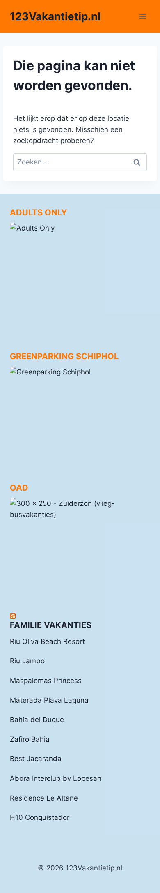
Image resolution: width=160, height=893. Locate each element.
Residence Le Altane (44, 798)
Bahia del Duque (37, 719)
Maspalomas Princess (46, 680)
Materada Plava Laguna (49, 700)
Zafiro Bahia (30, 739)
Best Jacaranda (36, 759)
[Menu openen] (142, 16)
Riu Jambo (27, 661)
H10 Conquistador (39, 817)
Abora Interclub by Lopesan (55, 778)
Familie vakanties (50, 625)
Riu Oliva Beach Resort (47, 641)
